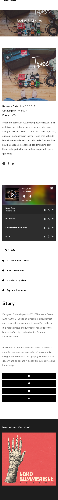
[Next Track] (28, 198)
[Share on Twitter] (13, 163)
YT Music (29, 391)
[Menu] (53, 5)
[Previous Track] (22, 198)
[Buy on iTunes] (45, 210)
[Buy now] (52, 210)
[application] (29, 195)
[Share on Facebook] (8, 163)
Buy (29, 398)
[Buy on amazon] (48, 210)
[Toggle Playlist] (54, 188)
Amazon (29, 383)
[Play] (9, 192)
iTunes (29, 376)
